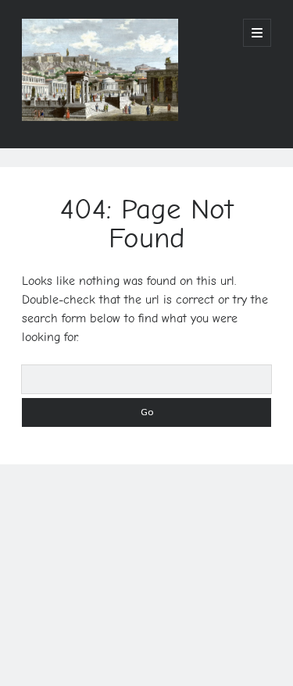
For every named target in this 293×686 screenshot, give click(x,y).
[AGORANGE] (100, 115)
